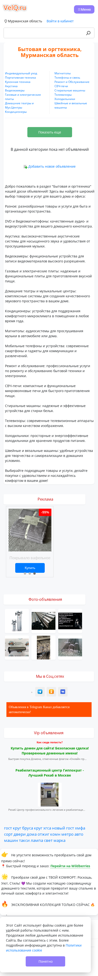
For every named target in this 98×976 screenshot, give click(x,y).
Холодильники (64, 99)
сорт (8, 834)
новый (58, 828)
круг (17, 828)
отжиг (43, 834)
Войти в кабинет (60, 21)
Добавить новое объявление (52, 166)
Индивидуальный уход (21, 73)
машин (11, 840)
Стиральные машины (69, 90)
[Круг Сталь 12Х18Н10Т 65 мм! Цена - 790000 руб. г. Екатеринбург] (70, 647)
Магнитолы (62, 73)
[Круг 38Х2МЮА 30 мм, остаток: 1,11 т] (43, 647)
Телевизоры (63, 95)
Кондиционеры (16, 112)
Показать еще (49, 132)
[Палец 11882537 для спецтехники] (17, 647)
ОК (51, 692)
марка (59, 840)
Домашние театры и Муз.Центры (19, 105)
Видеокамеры (14, 90)
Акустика (11, 86)
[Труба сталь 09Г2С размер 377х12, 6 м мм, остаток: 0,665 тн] (43, 620)
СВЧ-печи (61, 86)
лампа (37, 840)
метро (67, 834)
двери (20, 834)
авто (78, 834)
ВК (63, 692)
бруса (27, 828)
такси (24, 840)
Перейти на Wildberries (70, 866)
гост (8, 828)
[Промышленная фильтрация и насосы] (17, 620)
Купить (30, 568)
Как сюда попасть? (50, 742)
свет (48, 840)
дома (32, 834)
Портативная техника (20, 78)
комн (55, 834)
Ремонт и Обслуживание (71, 82)
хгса (47, 828)
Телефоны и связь (67, 78)
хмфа (80, 828)
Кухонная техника (17, 82)
